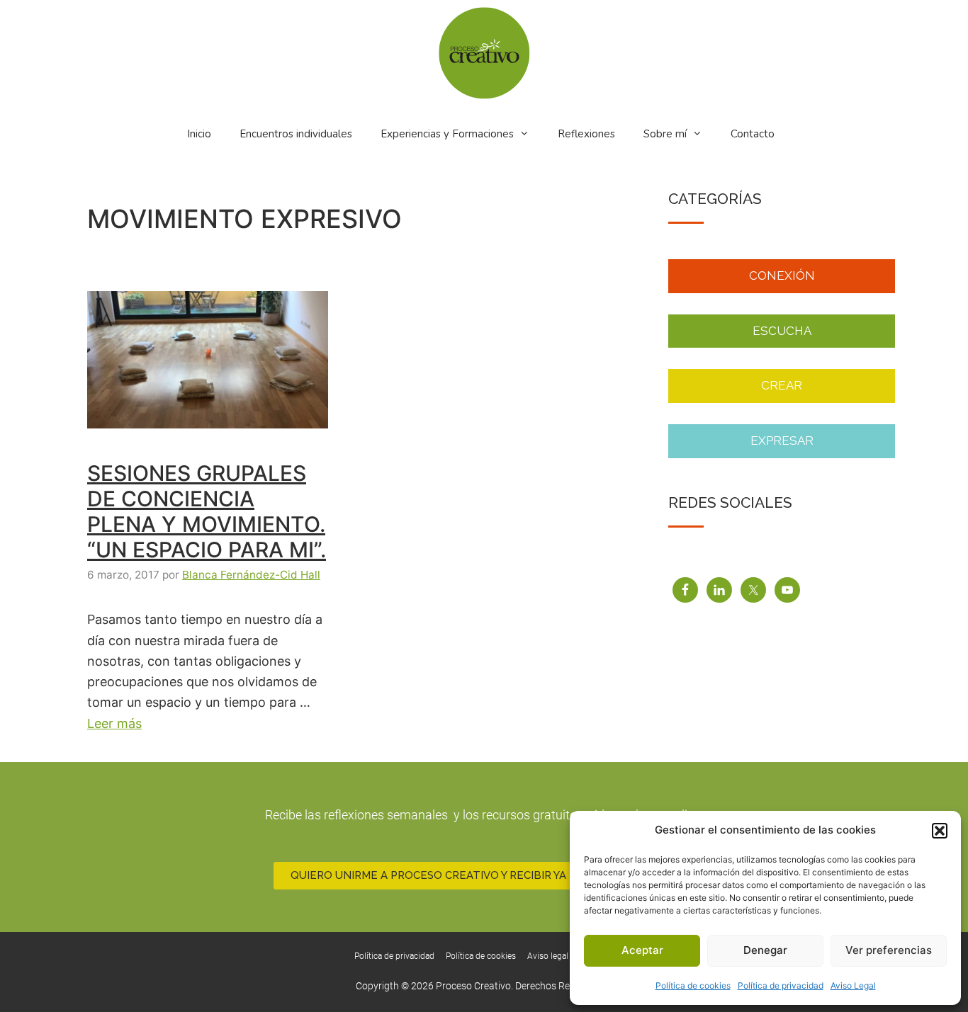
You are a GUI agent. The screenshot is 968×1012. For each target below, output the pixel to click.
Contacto (753, 134)
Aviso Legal (853, 985)
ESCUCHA (782, 331)
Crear (781, 385)
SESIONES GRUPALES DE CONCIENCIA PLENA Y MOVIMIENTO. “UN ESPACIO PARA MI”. (206, 511)
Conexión (782, 275)
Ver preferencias (888, 950)
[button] (940, 831)
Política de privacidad (780, 985)
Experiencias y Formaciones (447, 134)
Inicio (199, 134)
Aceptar (642, 950)
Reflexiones (586, 134)
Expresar (782, 440)
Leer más (114, 723)
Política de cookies (693, 985)
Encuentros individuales (296, 134)
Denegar (765, 950)
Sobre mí (665, 134)
